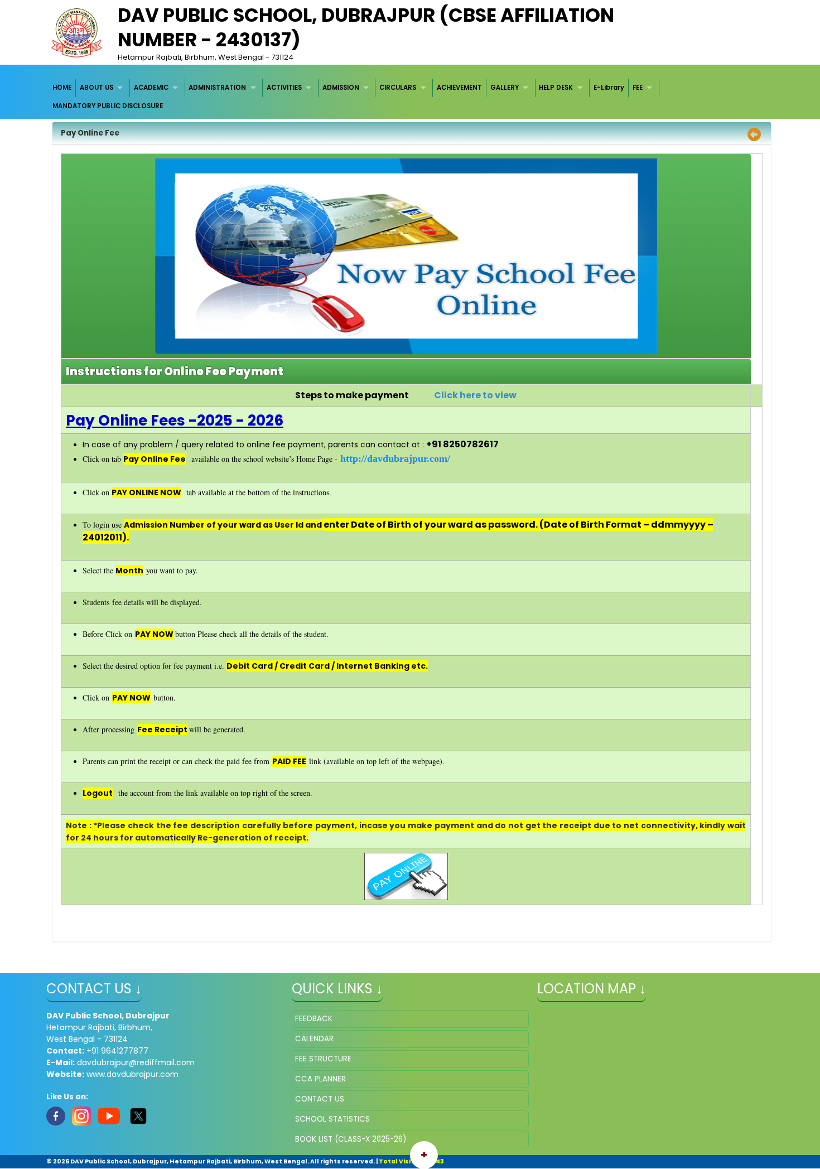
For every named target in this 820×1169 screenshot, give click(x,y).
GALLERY (504, 87)
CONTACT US (319, 1099)
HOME (61, 87)
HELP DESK (556, 87)
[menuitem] (62, 88)
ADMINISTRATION (217, 87)
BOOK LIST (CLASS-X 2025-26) (350, 1139)
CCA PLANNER (320, 1079)
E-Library (609, 87)
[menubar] (410, 97)
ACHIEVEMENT (459, 87)
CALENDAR (314, 1038)
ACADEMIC (151, 87)
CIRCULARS (397, 87)
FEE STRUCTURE (323, 1059)
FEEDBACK (313, 1018)
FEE (638, 87)
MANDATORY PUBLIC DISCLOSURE (107, 106)
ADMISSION (340, 87)
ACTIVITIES (284, 87)
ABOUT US (96, 87)
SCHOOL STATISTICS (332, 1119)
